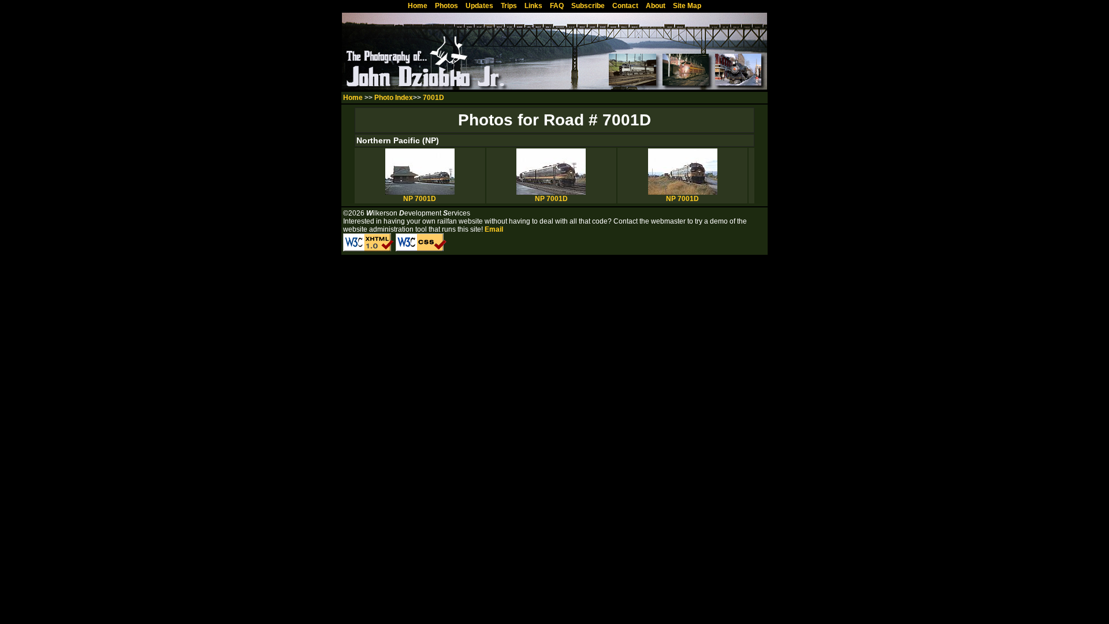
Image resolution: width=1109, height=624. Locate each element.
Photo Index (393, 98)
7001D (433, 98)
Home (353, 98)
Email (494, 229)
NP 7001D (419, 199)
